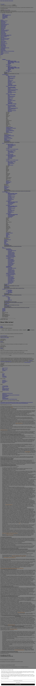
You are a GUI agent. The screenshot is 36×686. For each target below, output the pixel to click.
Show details (18, 682)
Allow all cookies (18, 684)
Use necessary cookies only (18, 680)
